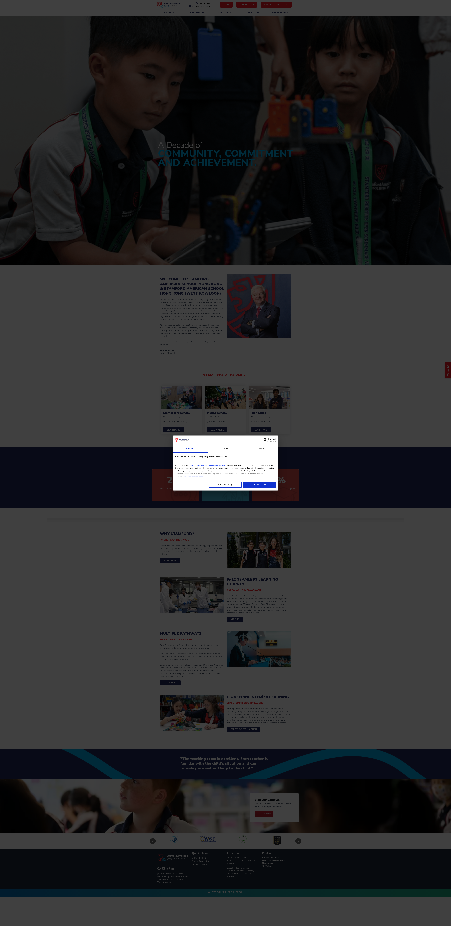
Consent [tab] (190, 448)
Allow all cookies (259, 485)
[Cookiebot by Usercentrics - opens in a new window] (265, 440)
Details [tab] (225, 448)
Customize (223, 485)
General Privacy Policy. (193, 476)
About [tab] (261, 448)
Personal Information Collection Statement (207, 465)
